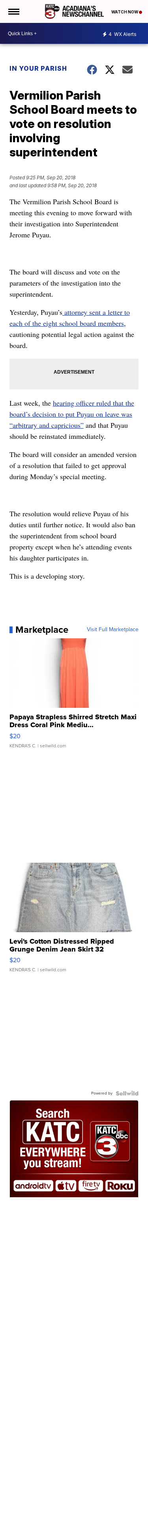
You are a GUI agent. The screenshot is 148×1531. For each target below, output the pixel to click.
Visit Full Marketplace (113, 629)
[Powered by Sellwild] (127, 1093)
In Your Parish (38, 68)
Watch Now (125, 11)
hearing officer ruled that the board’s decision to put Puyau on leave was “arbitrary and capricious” (71, 414)
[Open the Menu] (13, 11)
